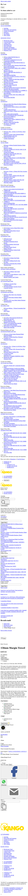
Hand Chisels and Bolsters (10, 857)
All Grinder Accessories (6, 129)
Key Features (4, 701)
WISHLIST (7, 461)
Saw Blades (7, 842)
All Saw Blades (4, 142)
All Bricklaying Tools (6, 225)
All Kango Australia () (7, 615)
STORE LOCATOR (12, 466)
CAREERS (6, 867)
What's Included (5, 746)
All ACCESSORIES (6, 25)
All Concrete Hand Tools (7, 281)
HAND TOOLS (8, 477)
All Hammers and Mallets (7, 292)
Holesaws (6, 841)
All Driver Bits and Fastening (8, 186)
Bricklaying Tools (8, 849)
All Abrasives (4, 343)
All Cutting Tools (5, 305)
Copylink (3, 801)
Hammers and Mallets (9, 856)
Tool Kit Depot (20, 459)
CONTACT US (11, 464)
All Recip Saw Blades (6, 387)
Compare (4, 661)
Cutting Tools (7, 852)
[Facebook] (1, 833)
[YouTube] (5, 833)
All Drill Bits (4, 54)
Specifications (4, 734)
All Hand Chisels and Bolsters (8, 269)
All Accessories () (6, 550)
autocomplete (4, 505)
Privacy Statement (8, 890)
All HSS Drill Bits (5, 315)
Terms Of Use (7, 892)
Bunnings (13, 459)
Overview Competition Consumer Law (13, 887)
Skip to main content (6, 1)
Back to (6, 630)
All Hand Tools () (6, 580)
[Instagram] (3, 833)
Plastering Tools (8, 859)
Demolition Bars (8, 853)
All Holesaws (4, 101)
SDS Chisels (7, 844)
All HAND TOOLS (6, 38)
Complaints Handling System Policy (13, 889)
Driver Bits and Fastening (10, 838)
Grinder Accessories (9, 839)
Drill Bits (6, 837)
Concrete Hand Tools (9, 850)
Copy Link (3, 810)
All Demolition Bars (6, 255)
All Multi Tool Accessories (7, 414)
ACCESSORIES (8, 476)
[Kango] (6, 473)
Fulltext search (4, 519)
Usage (2, 716)
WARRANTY (10, 467)
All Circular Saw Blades (7, 363)
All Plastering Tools (5, 236)
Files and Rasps (7, 855)
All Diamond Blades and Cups (8, 331)
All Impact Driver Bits (6, 430)
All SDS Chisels (5, 168)
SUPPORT (6, 463)
